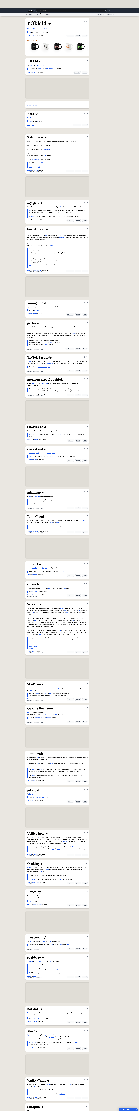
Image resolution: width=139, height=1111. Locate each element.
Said (52, 363)
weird (49, 363)
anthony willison (34, 1047)
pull (33, 797)
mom (32, 592)
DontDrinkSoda (35, 882)
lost (46, 568)
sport (51, 764)
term (33, 383)
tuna (32, 1018)
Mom (30, 973)
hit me (36, 592)
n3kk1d (28, 35)
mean (73, 333)
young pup (29, 313)
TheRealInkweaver (38, 948)
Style (54, 14)
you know (40, 502)
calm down (61, 571)
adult (42, 307)
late (49, 307)
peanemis (41, 718)
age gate (29, 219)
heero (33, 125)
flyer (58, 688)
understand (32, 453)
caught (39, 69)
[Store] (109, 10)
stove (28, 1047)
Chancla (29, 595)
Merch (85, 36)
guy (34, 526)
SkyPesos (29, 699)
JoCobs (34, 976)
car (32, 794)
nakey (35, 29)
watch (83, 207)
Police (29, 868)
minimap (29, 507)
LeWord (34, 507)
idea (66, 456)
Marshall (58, 630)
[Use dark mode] (112, 10)
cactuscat (33, 348)
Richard (31, 434)
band (51, 343)
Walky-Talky (29, 1097)
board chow (29, 270)
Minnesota (30, 1013)
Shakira (57, 434)
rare (34, 898)
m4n (52, 69)
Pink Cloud (29, 531)
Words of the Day (29, 14)
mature (72, 207)
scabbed (30, 961)
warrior (66, 389)
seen (62, 896)
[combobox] (71, 10)
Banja (34, 219)
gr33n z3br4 (34, 35)
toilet (43, 941)
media (44, 714)
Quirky (29, 712)
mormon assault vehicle (32, 394)
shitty (29, 794)
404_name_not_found (37, 699)
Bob (30, 253)
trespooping (30, 948)
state (31, 65)
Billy (30, 210)
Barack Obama (33, 646)
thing (60, 945)
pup (42, 310)
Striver (28, 651)
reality (57, 522)
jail (42, 163)
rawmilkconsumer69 (37, 904)
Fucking (33, 216)
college (62, 608)
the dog (35, 313)
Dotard (28, 574)
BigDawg (34, 72)
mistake (72, 431)
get (42, 571)
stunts (42, 797)
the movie (48, 718)
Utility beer (29, 854)
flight (45, 694)
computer (61, 237)
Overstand (29, 459)
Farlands (44, 367)
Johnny (36, 879)
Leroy (30, 456)
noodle (35, 1018)
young (39, 310)
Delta (28, 688)
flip (65, 588)
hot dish (29, 1021)
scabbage (29, 976)
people (52, 245)
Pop (58, 329)
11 (77, 456)
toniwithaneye (36, 531)
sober (83, 520)
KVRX (40, 394)
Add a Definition (101, 14)
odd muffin (36, 1097)
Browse (37, 14)
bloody (47, 345)
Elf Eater (35, 459)
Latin (49, 588)
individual (34, 568)
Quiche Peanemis (31, 721)
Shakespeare (47, 149)
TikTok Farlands (30, 370)
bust (41, 872)
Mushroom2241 (39, 721)
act (30, 941)
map (29, 496)
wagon (43, 383)
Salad (30, 167)
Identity (48, 14)
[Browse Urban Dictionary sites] (30, 10)
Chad (40, 769)
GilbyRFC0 (35, 170)
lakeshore (36, 854)
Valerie (34, 1086)
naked (29, 29)
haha (63, 1094)
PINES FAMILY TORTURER (41, 370)
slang (36, 327)
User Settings (110, 14)
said (39, 167)
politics (41, 634)
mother (39, 65)
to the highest (51, 453)
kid (52, 588)
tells (39, 496)
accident (50, 969)
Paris (50, 694)
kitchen (76, 1042)
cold (45, 155)
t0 (35, 32)
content (60, 207)
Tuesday (64, 841)
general (44, 65)
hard (31, 690)
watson (33, 800)
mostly (35, 496)
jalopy (28, 800)
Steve (58, 849)
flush (51, 945)
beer (32, 837)
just (35, 310)
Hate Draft (29, 780)
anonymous (34, 574)
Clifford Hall (34, 1021)
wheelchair (37, 1090)
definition (68, 1084)
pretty (41, 526)
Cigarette (29, 1035)
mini (47, 383)
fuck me (31, 1042)
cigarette (46, 1035)
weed (60, 879)
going (38, 571)
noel (34, 1042)
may (65, 610)
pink (84, 526)
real (86, 210)
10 (31, 901)
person (33, 307)
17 (41, 343)
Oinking (28, 882)
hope (31, 879)
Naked (29, 118)
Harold (31, 648)
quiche (37, 718)
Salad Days (29, 170)
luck (28, 1015)
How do (36, 502)
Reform (46, 431)
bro (49, 367)
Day (41, 391)
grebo (28, 348)
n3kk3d (35, 106)
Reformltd (36, 439)
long (43, 568)
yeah (60, 1094)
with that (48, 69)
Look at (31, 121)
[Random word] (105, 10)
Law (39, 431)
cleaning (74, 847)
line (56, 389)
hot (38, 1018)
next (51, 941)
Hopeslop (29, 904)
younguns (45, 29)
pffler (34, 780)
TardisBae (34, 595)
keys (46, 235)
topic (37, 453)
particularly (42, 961)
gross (58, 969)
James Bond (37, 797)
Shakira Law (29, 439)
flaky (51, 961)
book (37, 694)
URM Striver (34, 651)
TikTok (29, 361)
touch (51, 522)
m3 (30, 32)
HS (33, 612)
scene (40, 329)
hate (33, 769)
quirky (55, 714)
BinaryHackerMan (37, 270)
